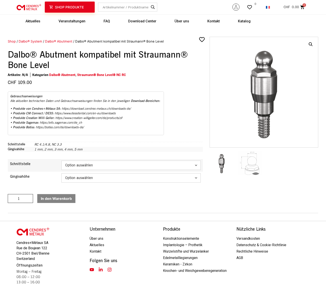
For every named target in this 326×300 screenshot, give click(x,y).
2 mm (48, 149)
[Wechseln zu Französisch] (268, 7)
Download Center (142, 21)
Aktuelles (33, 21)
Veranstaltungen (72, 21)
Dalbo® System (30, 41)
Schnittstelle (20, 164)
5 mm (78, 149)
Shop (12, 41)
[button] (311, 44)
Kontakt (213, 21)
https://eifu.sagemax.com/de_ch (61, 122)
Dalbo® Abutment (58, 41)
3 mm (58, 149)
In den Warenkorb (56, 198)
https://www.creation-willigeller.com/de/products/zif (88, 118)
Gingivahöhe (19, 176)
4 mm (68, 149)
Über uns (182, 21)
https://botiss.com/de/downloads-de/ (60, 127)
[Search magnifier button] (153, 7)
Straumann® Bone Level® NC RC (101, 75)
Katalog (244, 21)
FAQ (107, 21)
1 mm (38, 149)
